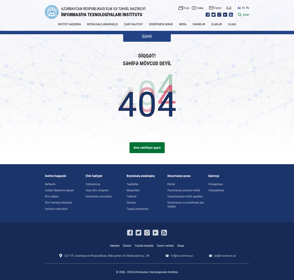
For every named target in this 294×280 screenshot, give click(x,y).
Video (200, 8)
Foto (186, 8)
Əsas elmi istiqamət (97, 190)
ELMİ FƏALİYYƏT (133, 24)
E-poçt (217, 7)
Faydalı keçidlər (144, 245)
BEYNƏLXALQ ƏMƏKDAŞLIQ (102, 24)
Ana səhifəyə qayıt (147, 148)
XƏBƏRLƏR (199, 24)
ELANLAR (216, 24)
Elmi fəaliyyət (94, 176)
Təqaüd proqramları (138, 209)
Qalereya (213, 176)
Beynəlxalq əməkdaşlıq (141, 176)
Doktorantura (93, 184)
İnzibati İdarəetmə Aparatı (59, 190)
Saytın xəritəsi (165, 245)
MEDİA (182, 24)
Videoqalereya (216, 190)
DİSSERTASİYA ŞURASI (161, 24)
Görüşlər (131, 202)
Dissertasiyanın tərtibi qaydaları (185, 196)
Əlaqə (180, 245)
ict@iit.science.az (182, 255)
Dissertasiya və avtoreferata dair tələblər (185, 204)
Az (239, 7)
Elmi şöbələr (52, 196)
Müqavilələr (133, 190)
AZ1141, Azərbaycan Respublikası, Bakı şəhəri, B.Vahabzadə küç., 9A (107, 255)
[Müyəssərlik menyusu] (228, 8)
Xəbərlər (115, 245)
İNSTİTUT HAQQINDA (69, 24)
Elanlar (171, 184)
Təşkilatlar (132, 184)
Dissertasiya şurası (179, 176)
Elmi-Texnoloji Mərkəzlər (58, 202)
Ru (247, 7)
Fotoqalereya (215, 184)
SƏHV (147, 36)
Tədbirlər (132, 196)
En (243, 7)
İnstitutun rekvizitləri (56, 209)
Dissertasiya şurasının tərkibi (183, 190)
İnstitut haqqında (55, 176)
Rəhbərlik (50, 184)
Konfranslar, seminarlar (99, 196)
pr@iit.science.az (225, 255)
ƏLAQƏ (232, 24)
